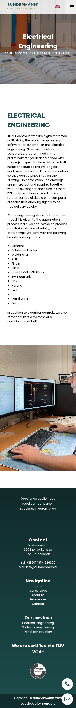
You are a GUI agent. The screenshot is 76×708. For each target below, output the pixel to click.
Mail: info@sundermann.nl (38, 567)
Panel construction (38, 632)
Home (38, 586)
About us (38, 595)
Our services (38, 590)
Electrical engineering (38, 623)
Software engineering (38, 627)
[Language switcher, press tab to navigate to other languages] (59, 7)
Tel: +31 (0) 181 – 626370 (38, 563)
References (38, 599)
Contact (38, 604)
